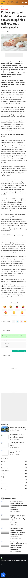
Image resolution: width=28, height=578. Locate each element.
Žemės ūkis (4, 489)
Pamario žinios (14, 509)
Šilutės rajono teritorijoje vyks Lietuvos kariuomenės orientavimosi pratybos (18, 444)
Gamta (3, 465)
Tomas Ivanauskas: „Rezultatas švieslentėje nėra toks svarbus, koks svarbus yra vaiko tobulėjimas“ (18, 436)
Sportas (3, 480)
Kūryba (3, 474)
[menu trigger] (26, 2)
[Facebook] (13, 321)
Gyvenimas (4, 468)
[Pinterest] (21, 321)
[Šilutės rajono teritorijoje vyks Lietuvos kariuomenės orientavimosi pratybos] (5, 445)
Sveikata (4, 9)
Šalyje (2, 477)
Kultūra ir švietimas (6, 471)
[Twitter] (17, 321)
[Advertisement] (14, 55)
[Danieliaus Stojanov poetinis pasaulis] (5, 452)
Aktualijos (3, 462)
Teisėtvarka (4, 486)
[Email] (25, 321)
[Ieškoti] (23, 2)
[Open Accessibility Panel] (3, 574)
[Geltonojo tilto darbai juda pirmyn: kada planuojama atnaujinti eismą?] (5, 429)
